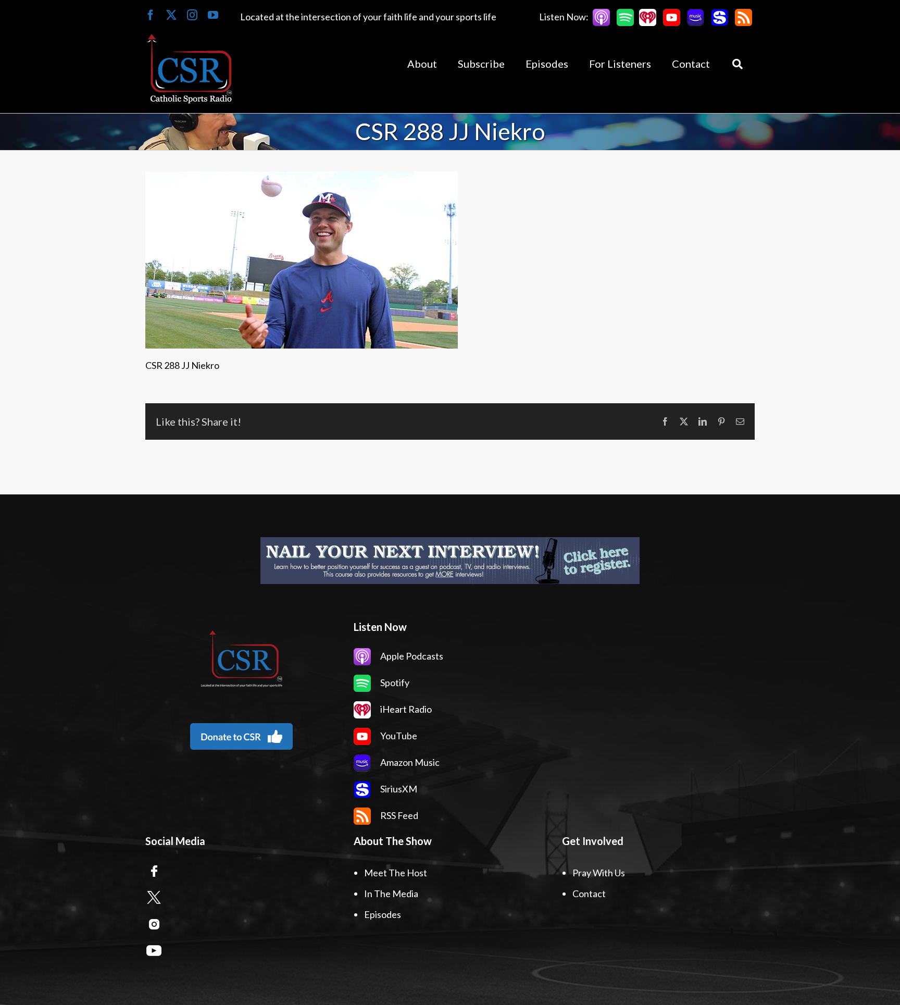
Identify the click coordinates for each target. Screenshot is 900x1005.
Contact (589, 893)
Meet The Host (395, 872)
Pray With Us (598, 872)
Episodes (382, 914)
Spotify (394, 682)
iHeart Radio (405, 709)
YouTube (398, 735)
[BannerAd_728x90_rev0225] (450, 560)
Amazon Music (409, 762)
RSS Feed (398, 815)
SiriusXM (398, 789)
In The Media (391, 893)
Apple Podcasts (411, 656)
